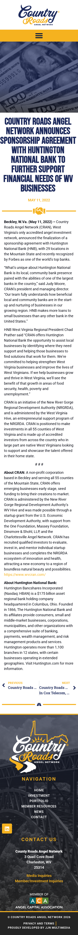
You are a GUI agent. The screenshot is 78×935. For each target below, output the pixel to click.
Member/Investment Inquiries (39, 881)
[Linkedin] (7, 829)
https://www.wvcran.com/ (25, 574)
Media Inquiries (39, 876)
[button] (39, 36)
